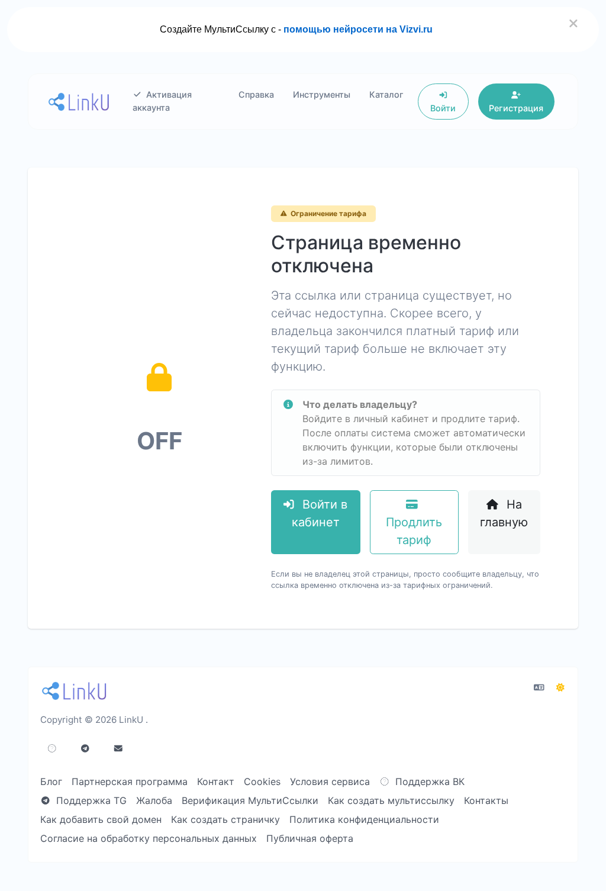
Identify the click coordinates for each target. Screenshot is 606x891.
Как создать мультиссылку (391, 800)
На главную (504, 513)
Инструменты (321, 94)
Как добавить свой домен (101, 819)
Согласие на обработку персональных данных (148, 838)
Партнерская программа (130, 781)
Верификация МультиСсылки (250, 800)
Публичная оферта (309, 838)
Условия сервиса (330, 781)
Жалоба (154, 800)
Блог (51, 781)
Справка (256, 94)
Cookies (262, 781)
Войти (443, 108)
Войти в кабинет (319, 513)
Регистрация (516, 108)
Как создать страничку (225, 819)
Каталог (386, 94)
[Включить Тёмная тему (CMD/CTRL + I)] (560, 687)
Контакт (215, 781)
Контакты (486, 800)
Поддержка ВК (428, 781)
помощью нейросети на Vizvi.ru (358, 29)
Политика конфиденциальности (364, 819)
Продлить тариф (414, 531)
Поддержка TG (90, 800)
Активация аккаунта (162, 100)
